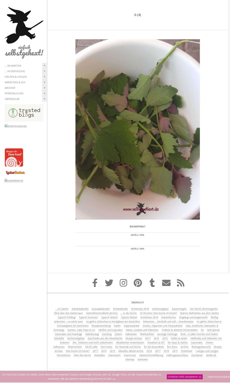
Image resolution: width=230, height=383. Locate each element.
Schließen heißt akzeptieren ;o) (184, 376)
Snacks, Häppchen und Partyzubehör (163, 325)
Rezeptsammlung (101, 325)
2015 (165, 338)
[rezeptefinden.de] (14, 180)
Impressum (12, 99)
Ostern (118, 334)
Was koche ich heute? (77, 351)
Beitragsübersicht (201, 346)
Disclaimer (197, 355)
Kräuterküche (168, 317)
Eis (202, 329)
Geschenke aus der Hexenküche (105, 338)
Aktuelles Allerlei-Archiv (130, 351)
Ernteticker (186, 351)
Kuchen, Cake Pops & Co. (81, 329)
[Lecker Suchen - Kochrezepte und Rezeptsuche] (15, 171)
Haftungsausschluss (177, 355)
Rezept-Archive (134, 338)
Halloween (131, 334)
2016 (156, 338)
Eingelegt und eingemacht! (193, 317)
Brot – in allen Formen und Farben (199, 334)
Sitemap (129, 359)
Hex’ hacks (106, 346)
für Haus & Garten (178, 342)
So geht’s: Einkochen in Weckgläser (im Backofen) (113, 321)
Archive (10, 87)
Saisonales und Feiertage (68, 334)
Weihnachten (147, 334)
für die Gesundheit (154, 346)
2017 (148, 338)
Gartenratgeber (160, 308)
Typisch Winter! (129, 317)
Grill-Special (213, 329)
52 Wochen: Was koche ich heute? (158, 313)
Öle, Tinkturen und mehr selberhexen (93, 342)
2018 (149, 351)
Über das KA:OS (82, 355)
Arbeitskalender (80, 308)
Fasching (106, 334)
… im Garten (13, 65)
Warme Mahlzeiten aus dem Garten (199, 313)
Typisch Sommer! (88, 317)
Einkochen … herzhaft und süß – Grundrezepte (168, 321)
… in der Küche (15, 71)
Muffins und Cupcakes (110, 329)
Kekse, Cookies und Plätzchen (142, 329)
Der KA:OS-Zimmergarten (204, 308)
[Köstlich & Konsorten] (16, 126)
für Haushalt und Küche (128, 346)
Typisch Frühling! (67, 317)
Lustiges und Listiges (207, 351)
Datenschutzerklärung (151, 355)
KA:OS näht (91, 346)
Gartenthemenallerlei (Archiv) (102, 313)
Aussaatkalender (101, 308)
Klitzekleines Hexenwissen (130, 342)
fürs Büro (172, 346)
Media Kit (211, 355)
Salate (117, 325)
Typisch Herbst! (109, 317)
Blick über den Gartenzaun (68, 313)
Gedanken (99, 355)
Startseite (142, 359)
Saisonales (197, 342)
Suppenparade (131, 325)
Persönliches (14, 93)
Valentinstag (92, 334)
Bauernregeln (179, 308)
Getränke (59, 338)
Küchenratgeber (76, 338)
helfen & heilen (16, 76)
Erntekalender (120, 308)
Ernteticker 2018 (140, 308)
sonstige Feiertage (167, 334)
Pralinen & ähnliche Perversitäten (180, 329)
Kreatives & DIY (15, 82)
